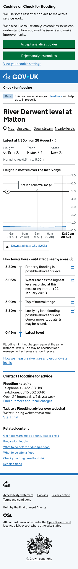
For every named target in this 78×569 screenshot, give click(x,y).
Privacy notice (61, 495)
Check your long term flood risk (23, 458)
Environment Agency (33, 507)
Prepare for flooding (16, 441)
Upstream (24, 128)
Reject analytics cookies (39, 56)
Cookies (42, 495)
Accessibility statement (18, 495)
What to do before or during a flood (26, 447)
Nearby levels (65, 128)
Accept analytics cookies (39, 44)
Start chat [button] (10, 417)
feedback (56, 96)
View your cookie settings (22, 64)
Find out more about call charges (27, 401)
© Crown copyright (39, 559)
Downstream (43, 128)
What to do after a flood (18, 453)
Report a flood (12, 464)
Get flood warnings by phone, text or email (31, 436)
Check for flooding (17, 87)
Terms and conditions (17, 499)
